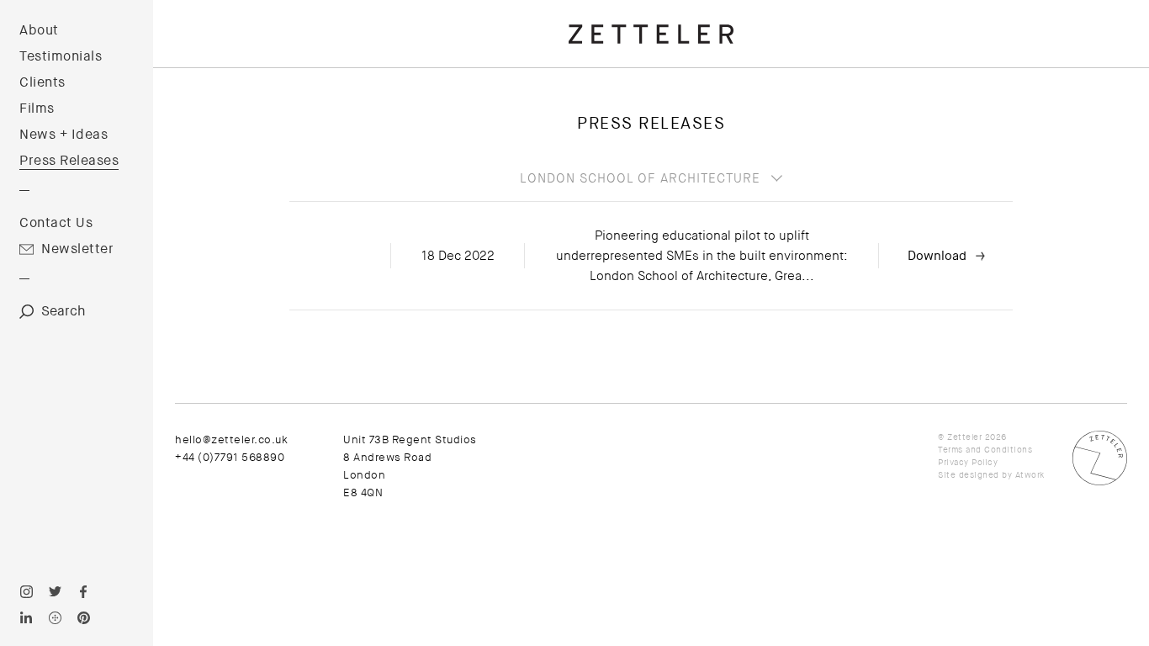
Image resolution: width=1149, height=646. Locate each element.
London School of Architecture (640, 178)
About (39, 30)
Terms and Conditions (985, 449)
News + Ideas (63, 134)
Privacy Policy (968, 462)
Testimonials (60, 56)
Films (37, 108)
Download (937, 255)
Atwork (1030, 474)
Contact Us (56, 222)
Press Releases (69, 160)
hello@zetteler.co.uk (231, 439)
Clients (42, 82)
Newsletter (77, 249)
